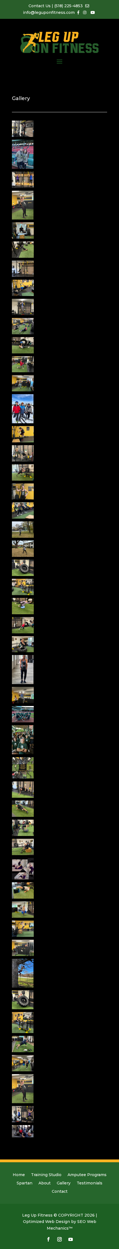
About (44, 1183)
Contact (60, 1191)
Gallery (64, 1183)
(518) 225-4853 (68, 5)
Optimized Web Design (46, 1221)
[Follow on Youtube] (70, 1239)
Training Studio (46, 1175)
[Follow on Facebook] (48, 1239)
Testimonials (89, 1183)
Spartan (24, 1183)
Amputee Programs (87, 1175)
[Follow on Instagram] (59, 1239)
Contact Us (40, 5)
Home (19, 1175)
